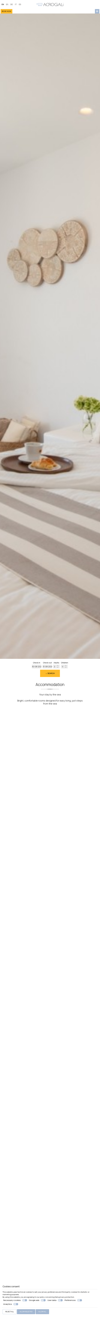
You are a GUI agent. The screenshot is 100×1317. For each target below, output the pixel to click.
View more (9, 793)
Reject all (9, 1312)
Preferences (70, 1300)
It (16, 4)
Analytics (7, 1304)
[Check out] (47, 666)
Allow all (42, 1312)
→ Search (50, 673)
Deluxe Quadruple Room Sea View (50, 1201)
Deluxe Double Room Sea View (50, 785)
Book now (6, 11)
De (11, 4)
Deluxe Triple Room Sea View (50, 951)
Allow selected (26, 1312)
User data (52, 1300)
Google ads (34, 1300)
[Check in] (36, 666)
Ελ (7, 4)
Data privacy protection (64, 1297)
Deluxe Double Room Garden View (50, 868)
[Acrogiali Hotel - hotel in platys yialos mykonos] (49, 4)
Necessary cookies (12, 1300)
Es (20, 4)
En (3, 4)
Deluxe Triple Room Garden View (50, 1034)
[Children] (64, 666)
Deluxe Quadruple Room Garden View (50, 1118)
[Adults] (56, 666)
